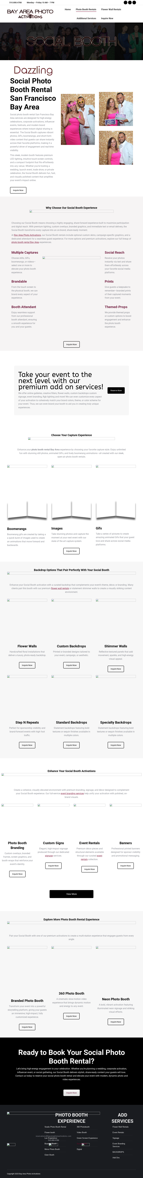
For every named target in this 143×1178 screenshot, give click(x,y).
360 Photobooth (83, 1127)
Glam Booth (49, 1155)
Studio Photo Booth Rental (55, 1127)
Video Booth (82, 1132)
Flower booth (50, 1132)
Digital (79, 1149)
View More (71, 894)
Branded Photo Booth (27, 1001)
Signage (116, 1138)
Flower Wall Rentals (121, 1127)
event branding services (72, 793)
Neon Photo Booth (116, 999)
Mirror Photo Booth (52, 1149)
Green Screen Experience (87, 1138)
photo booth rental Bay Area (25, 242)
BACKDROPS (118, 1152)
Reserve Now (116, 390)
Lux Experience (51, 1138)
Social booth (82, 1144)
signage (49, 855)
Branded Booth (51, 1144)
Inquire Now (18, 190)
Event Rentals (118, 1132)
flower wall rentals (60, 588)
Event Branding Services (119, 1145)
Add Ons (116, 1158)
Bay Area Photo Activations (27, 235)
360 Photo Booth (71, 993)
